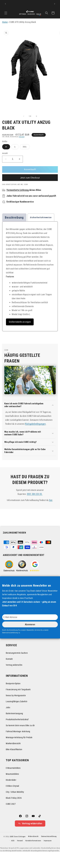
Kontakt (9, 659)
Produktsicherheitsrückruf (17, 719)
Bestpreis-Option (13, 683)
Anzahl (5, 153)
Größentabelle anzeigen (20, 322)
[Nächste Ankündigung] (54, 4)
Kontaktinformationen (33, 841)
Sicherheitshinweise (41, 217)
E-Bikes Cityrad (12, 786)
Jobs (8, 707)
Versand (21, 136)
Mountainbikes (12, 774)
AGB (12, 841)
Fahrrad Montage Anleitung (18, 731)
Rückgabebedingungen (35, 424)
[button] (6, 13)
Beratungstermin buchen (17, 653)
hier (50, 500)
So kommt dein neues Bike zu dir (20, 725)
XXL (26, 147)
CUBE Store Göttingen (17, 837)
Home (5, 22)
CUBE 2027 (11, 804)
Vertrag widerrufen (14, 665)
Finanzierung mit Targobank (18, 689)
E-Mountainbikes (13, 768)
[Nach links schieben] (23, 116)
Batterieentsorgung (14, 713)
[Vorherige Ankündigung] (5, 4)
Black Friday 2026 (14, 798)
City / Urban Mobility (15, 792)
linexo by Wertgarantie (16, 695)
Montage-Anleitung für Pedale (19, 737)
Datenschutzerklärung (49, 836)
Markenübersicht (13, 743)
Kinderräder (11, 780)
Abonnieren (30, 624)
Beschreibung (14, 217)
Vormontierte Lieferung (18, 190)
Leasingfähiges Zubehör (16, 701)
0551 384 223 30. (35, 494)
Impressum (47, 841)
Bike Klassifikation (14, 749)
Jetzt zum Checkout (30, 177)
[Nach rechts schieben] (36, 116)
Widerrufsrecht (33, 836)
